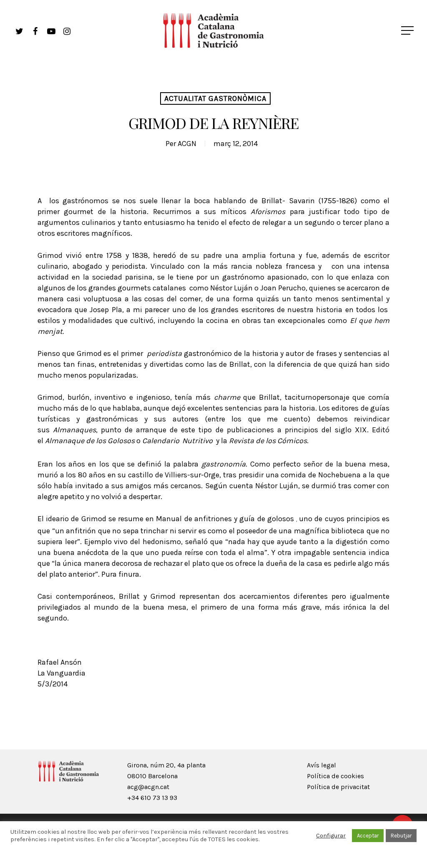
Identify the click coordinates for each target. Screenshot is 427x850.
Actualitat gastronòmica (215, 98)
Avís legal (321, 765)
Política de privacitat (338, 787)
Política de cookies (335, 776)
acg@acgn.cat (148, 787)
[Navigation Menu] (408, 30)
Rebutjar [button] (401, 835)
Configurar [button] (331, 835)
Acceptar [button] (368, 835)
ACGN (187, 143)
